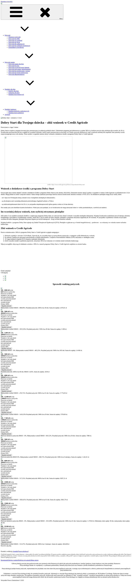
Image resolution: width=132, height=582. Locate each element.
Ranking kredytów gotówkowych (19, 111)
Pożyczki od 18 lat (14, 42)
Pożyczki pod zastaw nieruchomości (20, 69)
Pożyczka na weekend (15, 40)
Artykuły (7, 114)
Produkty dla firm (10, 89)
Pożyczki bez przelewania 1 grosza (19, 71)
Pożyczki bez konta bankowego (18, 73)
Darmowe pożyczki (14, 37)
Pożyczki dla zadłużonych (16, 44)
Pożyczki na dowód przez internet (19, 67)
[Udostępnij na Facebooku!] (5, 276)
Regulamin (4, 560)
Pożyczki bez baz (14, 66)
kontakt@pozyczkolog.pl (20, 551)
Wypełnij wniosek (6, 306)
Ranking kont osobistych (16, 113)
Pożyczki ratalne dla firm (16, 64)
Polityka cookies (13, 560)
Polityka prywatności (24, 560)
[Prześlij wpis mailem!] (5, 280)
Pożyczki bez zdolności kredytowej (19, 45)
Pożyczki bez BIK (14, 39)
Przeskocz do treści (6, 1)
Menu (61, 18)
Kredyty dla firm (14, 91)
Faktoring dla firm (14, 93)
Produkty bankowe (10, 109)
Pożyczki (7, 35)
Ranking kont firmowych (16, 94)
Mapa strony (35, 560)
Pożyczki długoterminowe (16, 74)
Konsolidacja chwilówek (16, 47)
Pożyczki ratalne (10, 62)
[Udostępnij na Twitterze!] (5, 278)
